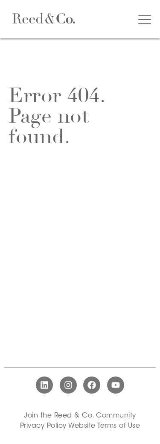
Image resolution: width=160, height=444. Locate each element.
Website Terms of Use (104, 426)
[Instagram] (68, 385)
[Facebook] (91, 385)
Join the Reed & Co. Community (80, 415)
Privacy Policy (43, 426)
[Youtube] (115, 385)
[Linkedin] (44, 385)
